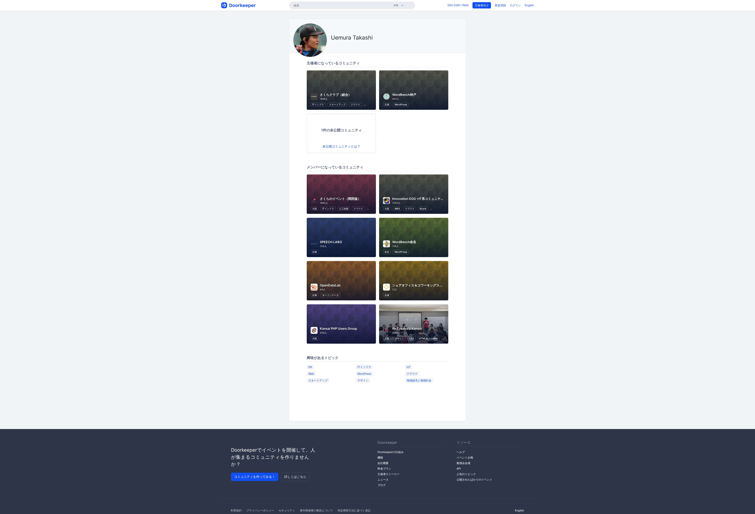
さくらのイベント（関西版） (340, 199)
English (529, 5)
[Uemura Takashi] (332, 46)
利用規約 (236, 510)
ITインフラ (318, 104)
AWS (397, 208)
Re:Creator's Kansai (407, 328)
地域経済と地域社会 (419, 380)
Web (435, 338)
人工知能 (343, 208)
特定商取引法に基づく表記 (354, 510)
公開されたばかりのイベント (474, 479)
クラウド (355, 104)
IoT (409, 366)
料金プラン (384, 468)
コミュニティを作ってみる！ (254, 477)
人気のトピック (466, 474)
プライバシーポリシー (260, 510)
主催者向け (482, 5)
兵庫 (387, 104)
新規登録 (500, 5)
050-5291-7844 (458, 5)
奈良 (387, 251)
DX (310, 366)
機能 (380, 457)
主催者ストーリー (389, 474)
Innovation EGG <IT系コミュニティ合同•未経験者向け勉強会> (437, 199)
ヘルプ (461, 452)
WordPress (401, 104)
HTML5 (423, 338)
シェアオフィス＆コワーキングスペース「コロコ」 (428, 285)
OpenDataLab (330, 285)
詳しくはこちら (295, 477)
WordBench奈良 (404, 242)
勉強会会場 (463, 463)
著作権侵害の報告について (316, 510)
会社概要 (383, 463)
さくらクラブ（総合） (335, 95)
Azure (423, 208)
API (459, 468)
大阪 (314, 208)
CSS (411, 338)
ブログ (382, 485)
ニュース (383, 479)
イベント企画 (465, 457)
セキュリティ (287, 510)
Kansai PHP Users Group (338, 328)
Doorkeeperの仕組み (391, 452)
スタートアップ (337, 104)
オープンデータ (330, 295)
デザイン (399, 338)
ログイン (515, 5)
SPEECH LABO (331, 242)
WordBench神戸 (404, 95)
